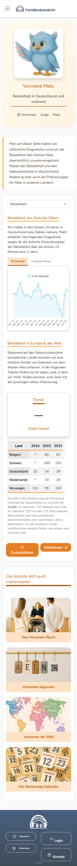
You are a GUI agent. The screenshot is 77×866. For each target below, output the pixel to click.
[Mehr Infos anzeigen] (38, 863)
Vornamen (28, 114)
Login (58, 840)
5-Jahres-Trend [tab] (40, 261)
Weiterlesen (53, 547)
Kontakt (59, 856)
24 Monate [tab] (18, 261)
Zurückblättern (22, 552)
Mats (56, 114)
